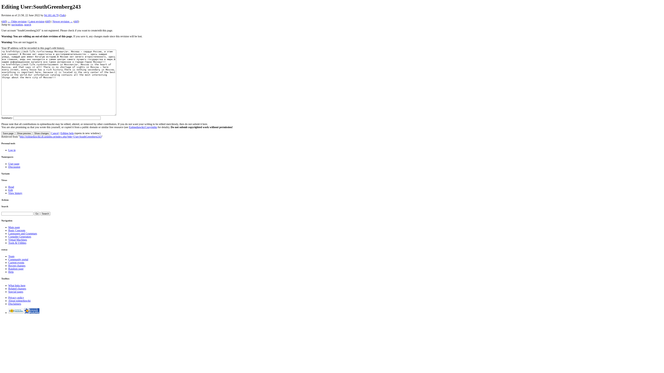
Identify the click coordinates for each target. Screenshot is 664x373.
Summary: (7, 117)
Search (4, 206)
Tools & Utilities (17, 242)
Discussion (14, 166)
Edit (10, 190)
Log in (12, 150)
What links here (16, 285)
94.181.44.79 (51, 15)
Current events (16, 262)
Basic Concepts (16, 230)
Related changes (17, 288)
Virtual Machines (17, 239)
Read (11, 186)
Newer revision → (63, 21)
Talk (62, 15)
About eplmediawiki (19, 300)
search (27, 24)
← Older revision (17, 21)
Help (11, 271)
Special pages (15, 291)
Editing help (67, 133)
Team (11, 256)
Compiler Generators (19, 236)
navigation (17, 24)
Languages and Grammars (22, 233)
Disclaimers (14, 303)
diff (4, 21)
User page (13, 163)
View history (15, 193)
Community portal (18, 259)
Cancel (55, 133)
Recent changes (16, 265)
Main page (14, 227)
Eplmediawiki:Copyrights (143, 127)
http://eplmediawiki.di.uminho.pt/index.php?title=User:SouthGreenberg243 (61, 136)
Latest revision (36, 21)
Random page (16, 268)
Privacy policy (16, 297)
